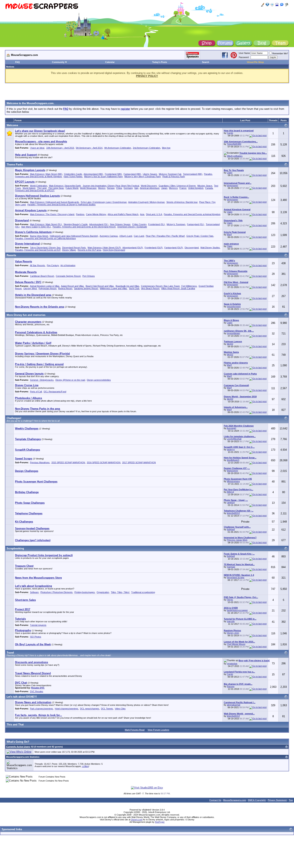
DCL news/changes (89, 708)
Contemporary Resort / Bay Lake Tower (160, 286)
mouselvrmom (234, 306)
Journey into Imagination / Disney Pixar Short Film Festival (111, 185)
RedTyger (160, 822)
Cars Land (139, 236)
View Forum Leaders (158, 730)
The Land (41, 188)
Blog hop (166, 148)
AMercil (230, 492)
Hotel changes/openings (66, 708)
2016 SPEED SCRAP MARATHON (103, 462)
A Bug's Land (125, 236)
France (182, 188)
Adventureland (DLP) (132, 247)
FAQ (17, 62)
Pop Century (53, 265)
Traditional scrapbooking (143, 592)
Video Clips (120, 708)
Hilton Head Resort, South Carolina (178, 288)
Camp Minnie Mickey (96, 214)
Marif (229, 234)
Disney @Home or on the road (70, 380)
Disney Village (69, 250)
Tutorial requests (38, 625)
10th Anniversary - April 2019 (60, 148)
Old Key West (30, 288)
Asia (142, 214)
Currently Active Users (18, 746)
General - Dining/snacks (42, 380)
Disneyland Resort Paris (74, 247)
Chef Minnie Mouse (236, 644)
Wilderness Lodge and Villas (113, 288)
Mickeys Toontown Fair (170, 174)
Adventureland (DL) (98, 224)
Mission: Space (204, 185)
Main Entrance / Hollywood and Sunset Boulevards (54, 202)
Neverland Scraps (235, 577)
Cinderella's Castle (73, 174)
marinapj (231, 567)
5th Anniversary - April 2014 (89, 148)
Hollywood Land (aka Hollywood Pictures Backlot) (74, 236)
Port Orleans (88, 276)
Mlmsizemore (233, 481)
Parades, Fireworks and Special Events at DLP (37, 250)
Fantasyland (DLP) (173, 247)
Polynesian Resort (47, 288)
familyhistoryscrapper (237, 610)
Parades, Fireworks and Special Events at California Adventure (45, 238)
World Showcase (88, 188)
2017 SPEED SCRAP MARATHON (139, 462)
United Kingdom (195, 188)
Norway (110, 188)
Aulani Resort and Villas (72, 286)
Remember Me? (280, 53)
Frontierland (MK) (113, 174)
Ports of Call (36, 391)
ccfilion (85, 766)
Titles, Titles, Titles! (120, 592)
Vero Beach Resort (150, 288)
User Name (244, 53)
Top (291, 800)
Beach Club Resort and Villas (100, 286)
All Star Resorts (37, 265)
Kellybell (231, 529)
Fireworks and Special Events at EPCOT (35, 190)
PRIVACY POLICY (147, 76)
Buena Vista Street (39, 236)
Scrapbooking (15, 548)
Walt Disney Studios (210, 247)
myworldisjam (233, 333)
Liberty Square (150, 174)
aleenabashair (233, 705)
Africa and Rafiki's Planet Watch (123, 214)
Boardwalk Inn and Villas (127, 286)
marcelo (231, 621)
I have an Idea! (37, 148)
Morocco (173, 188)
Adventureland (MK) (93, 174)
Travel (10, 652)
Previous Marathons (40, 462)
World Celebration (38, 185)
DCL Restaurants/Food (55, 391)
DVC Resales (36, 691)
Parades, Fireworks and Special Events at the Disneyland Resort (84, 227)
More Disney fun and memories (26, 314)
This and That (15, 724)
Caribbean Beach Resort (42, 276)
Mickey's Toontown (176, 224)
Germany (128, 188)
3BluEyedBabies (235, 156)
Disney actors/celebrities (99, 380)
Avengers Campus (109, 236)
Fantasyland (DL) (195, 224)
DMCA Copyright (257, 800)
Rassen (230, 686)
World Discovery (149, 185)
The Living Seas (56, 188)
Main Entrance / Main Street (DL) (46, 224)
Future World (72, 188)
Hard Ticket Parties (73, 176)
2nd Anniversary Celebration (146, 148)
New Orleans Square (120, 224)
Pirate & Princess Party (173, 176)
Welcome (12, 125)
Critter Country (139, 224)
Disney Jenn (233, 633)
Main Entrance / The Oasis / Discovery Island (52, 214)
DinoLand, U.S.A (154, 214)
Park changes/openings (41, 708)
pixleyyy (231, 449)
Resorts (11, 255)
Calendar (110, 62)
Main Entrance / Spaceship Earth (65, 185)
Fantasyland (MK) (132, 174)
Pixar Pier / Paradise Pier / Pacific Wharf (165, 236)
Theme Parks (15, 164)
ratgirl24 (231, 502)
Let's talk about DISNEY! (22, 696)
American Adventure (149, 188)
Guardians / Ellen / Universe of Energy (177, 185)
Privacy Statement (277, 800)
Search (205, 62)
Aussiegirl (231, 428)
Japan (164, 188)
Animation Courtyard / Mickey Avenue (146, 202)
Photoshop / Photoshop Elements (56, 592)
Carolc (230, 133)
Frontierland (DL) (156, 224)
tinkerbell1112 (233, 513)
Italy (136, 188)
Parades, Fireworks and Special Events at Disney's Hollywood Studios (61, 204)
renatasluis (232, 663)
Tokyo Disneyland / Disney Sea (45, 247)
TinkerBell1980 (234, 144)
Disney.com (136, 819)
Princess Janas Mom (237, 540)
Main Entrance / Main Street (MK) (46, 174)
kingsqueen (232, 185)
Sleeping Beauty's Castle (76, 224)
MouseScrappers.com (234, 800)
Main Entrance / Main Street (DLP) (104, 247)
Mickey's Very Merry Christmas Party (142, 176)
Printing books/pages (84, 592)
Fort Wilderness (189, 286)
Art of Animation (67, 265)
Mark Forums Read (135, 730)
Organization (103, 592)
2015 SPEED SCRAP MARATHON (68, 462)
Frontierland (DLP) (154, 247)
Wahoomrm (232, 470)
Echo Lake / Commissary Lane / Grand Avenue (104, 202)
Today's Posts (159, 62)
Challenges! (14, 418)
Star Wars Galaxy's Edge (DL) (36, 227)
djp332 (230, 344)
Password (244, 57)
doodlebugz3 (233, 460)
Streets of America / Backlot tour (181, 202)
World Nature (29, 188)
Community (58, 62)
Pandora (80, 214)
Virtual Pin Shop (255, 62)
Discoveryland (192, 247)
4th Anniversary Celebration (117, 148)
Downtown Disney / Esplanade (132, 227)
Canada (209, 188)
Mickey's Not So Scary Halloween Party (103, 176)
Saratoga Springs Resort (86, 288)
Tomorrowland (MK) (192, 174)
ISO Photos (35, 637)
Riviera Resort (65, 288)
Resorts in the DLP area (89, 250)
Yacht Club (134, 288)
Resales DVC (38, 688)
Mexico (101, 188)
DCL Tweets (107, 708)
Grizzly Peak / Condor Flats (199, 236)
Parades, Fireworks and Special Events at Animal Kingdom (192, 214)
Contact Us (215, 800)
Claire (229, 172)
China (119, 188)
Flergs (230, 599)
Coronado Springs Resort (68, 276)
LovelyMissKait (234, 439)
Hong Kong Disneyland (114, 250)
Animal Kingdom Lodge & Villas (44, 286)
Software (34, 592)
